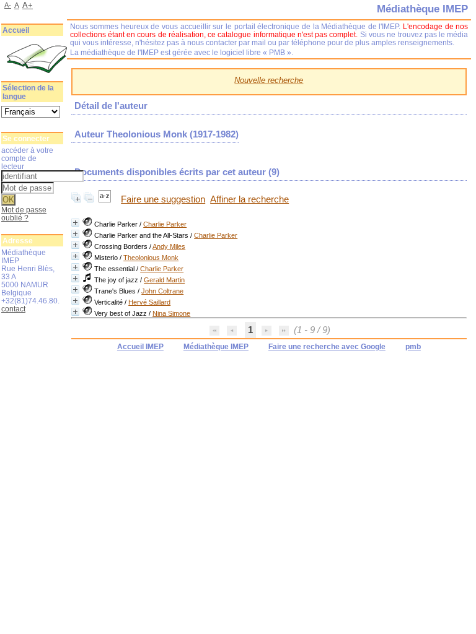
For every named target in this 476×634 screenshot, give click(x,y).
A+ (27, 5)
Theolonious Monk (150, 257)
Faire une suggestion (163, 199)
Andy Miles (168, 246)
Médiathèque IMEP (216, 346)
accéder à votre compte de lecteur (27, 158)
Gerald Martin (164, 280)
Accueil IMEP (140, 346)
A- (7, 5)
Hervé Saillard (149, 302)
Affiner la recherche (249, 199)
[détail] (75, 223)
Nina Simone (171, 313)
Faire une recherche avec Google (327, 346)
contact (13, 309)
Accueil (15, 30)
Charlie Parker (165, 224)
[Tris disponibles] (106, 199)
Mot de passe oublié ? (23, 214)
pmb (413, 346)
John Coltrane (162, 291)
